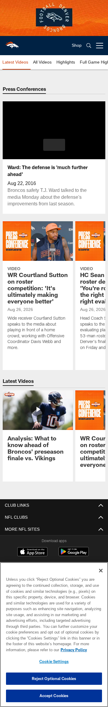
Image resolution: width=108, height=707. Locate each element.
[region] (54, 634)
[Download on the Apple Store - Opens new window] (32, 552)
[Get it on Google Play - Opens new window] (73, 554)
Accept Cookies (54, 695)
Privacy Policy (26, 649)
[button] (54, 145)
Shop (77, 45)
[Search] (88, 46)
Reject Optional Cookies (54, 678)
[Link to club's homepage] (12, 43)
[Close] (100, 570)
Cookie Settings (54, 661)
